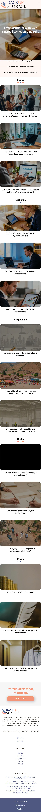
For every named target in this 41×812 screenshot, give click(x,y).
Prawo (20, 559)
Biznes (20, 80)
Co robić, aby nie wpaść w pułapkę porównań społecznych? (20, 550)
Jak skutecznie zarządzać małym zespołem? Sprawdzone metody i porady (20, 114)
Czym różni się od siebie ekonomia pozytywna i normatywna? (20, 787)
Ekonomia (20, 200)
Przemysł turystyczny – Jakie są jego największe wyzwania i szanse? (20, 392)
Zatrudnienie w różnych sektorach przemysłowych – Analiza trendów (20, 430)
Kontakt (20, 741)
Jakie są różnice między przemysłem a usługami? (20, 354)
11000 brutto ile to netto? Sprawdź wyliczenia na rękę (20, 792)
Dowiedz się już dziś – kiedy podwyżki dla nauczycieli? (20, 631)
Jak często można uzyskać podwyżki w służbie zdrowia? (20, 669)
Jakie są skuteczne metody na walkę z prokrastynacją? (20, 473)
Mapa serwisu (20, 805)
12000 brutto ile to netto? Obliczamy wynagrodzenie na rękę (20, 72)
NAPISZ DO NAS (20, 698)
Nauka (20, 439)
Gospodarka (20, 319)
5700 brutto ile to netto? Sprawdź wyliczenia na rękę (20, 29)
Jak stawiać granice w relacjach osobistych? (20, 511)
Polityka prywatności (20, 801)
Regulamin (20, 809)
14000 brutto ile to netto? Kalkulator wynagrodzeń (20, 66)
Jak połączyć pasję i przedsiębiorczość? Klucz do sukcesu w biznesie (20, 152)
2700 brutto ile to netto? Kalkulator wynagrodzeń (20, 778)
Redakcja (20, 738)
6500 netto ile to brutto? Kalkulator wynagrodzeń (20, 61)
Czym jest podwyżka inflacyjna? (20, 592)
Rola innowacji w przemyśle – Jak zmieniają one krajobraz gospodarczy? (21, 782)
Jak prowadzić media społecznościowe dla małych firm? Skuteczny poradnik (20, 190)
